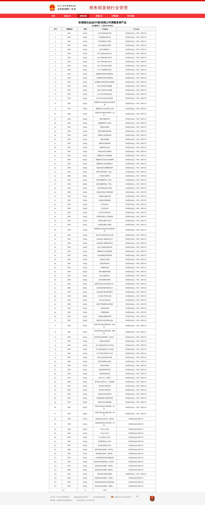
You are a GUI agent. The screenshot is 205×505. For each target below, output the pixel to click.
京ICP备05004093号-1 (99, 497)
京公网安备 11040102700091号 (122, 497)
